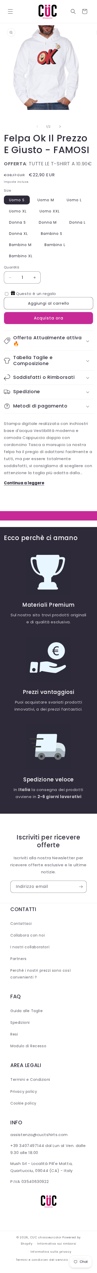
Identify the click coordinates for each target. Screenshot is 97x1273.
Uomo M (46, 200)
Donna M (48, 222)
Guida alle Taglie (26, 1010)
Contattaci (21, 923)
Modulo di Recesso (28, 1046)
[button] (10, 11)
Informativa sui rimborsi (56, 1243)
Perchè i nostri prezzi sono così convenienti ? (40, 974)
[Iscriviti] (80, 887)
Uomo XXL (50, 211)
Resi (14, 1034)
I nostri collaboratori (29, 947)
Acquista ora (48, 318)
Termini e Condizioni (30, 1079)
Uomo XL (18, 211)
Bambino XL (21, 256)
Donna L (77, 222)
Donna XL (18, 233)
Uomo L (74, 200)
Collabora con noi (27, 935)
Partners (18, 958)
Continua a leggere (24, 483)
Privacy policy (23, 1091)
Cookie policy (23, 1103)
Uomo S (17, 200)
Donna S (17, 222)
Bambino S (51, 233)
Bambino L (54, 244)
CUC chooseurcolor (46, 1237)
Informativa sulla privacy (51, 1252)
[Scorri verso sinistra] (37, 126)
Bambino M (20, 244)
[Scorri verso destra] (60, 126)
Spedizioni (20, 1022)
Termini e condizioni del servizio (42, 1260)
